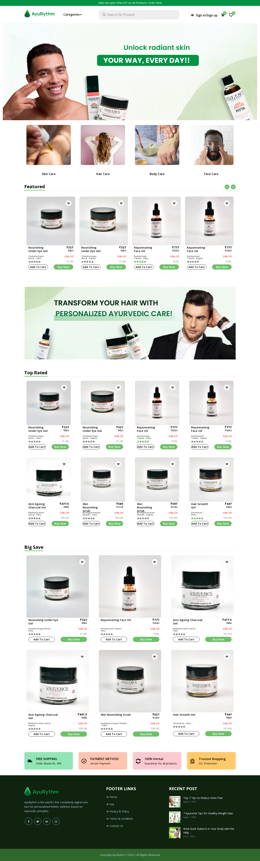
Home (113, 797)
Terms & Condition (121, 818)
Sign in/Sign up (207, 15)
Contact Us (116, 826)
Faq (111, 804)
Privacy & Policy (119, 811)
